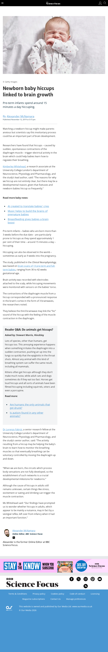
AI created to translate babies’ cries (28, 206)
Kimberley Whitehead (14, 166)
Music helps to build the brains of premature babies (28, 212)
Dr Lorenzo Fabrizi (12, 429)
